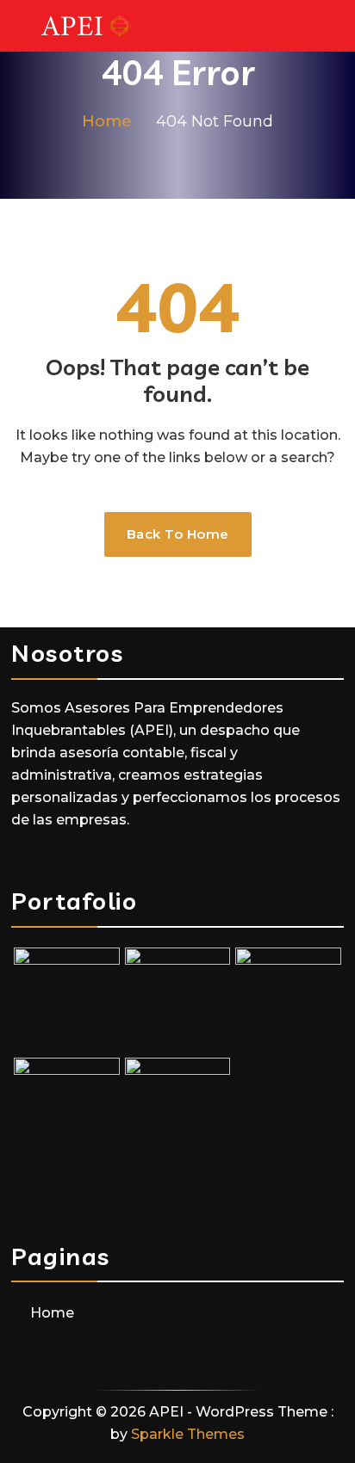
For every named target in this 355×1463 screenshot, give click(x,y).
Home (52, 1313)
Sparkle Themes (188, 1434)
